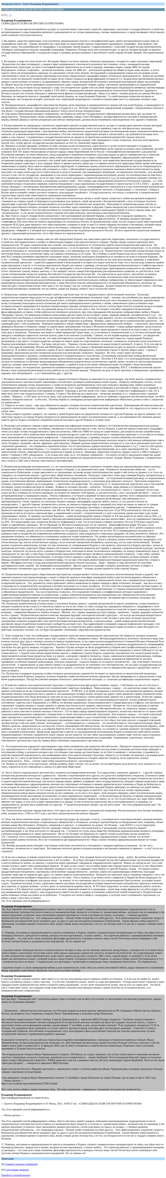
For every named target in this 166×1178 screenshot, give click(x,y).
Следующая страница (17, 1169)
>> (10, 15)
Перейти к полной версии (15, 1175)
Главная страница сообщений (21, 1164)
